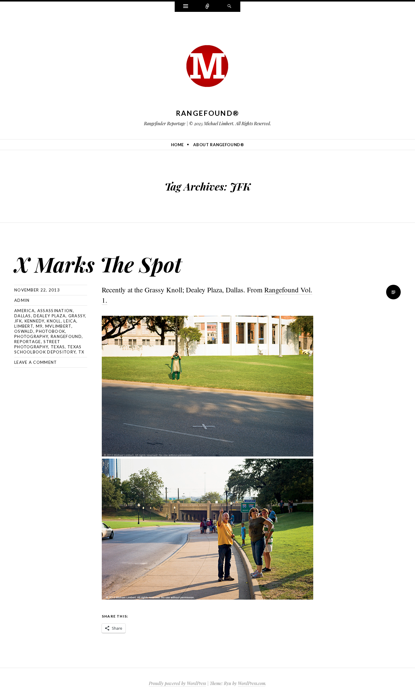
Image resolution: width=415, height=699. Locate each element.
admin (22, 300)
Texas (58, 346)
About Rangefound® (218, 144)
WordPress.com (251, 683)
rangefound (66, 336)
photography (31, 336)
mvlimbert (58, 326)
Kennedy (34, 321)
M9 (39, 326)
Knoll (54, 321)
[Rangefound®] (207, 64)
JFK (18, 321)
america (24, 310)
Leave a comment (35, 362)
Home (177, 144)
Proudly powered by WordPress (177, 683)
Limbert (23, 326)
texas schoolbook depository (48, 349)
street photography (37, 344)
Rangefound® (207, 113)
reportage (27, 341)
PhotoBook (50, 331)
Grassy (76, 315)
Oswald (23, 331)
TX (81, 352)
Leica (69, 321)
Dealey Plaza (49, 315)
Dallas (22, 315)
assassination (55, 310)
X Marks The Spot (98, 264)
